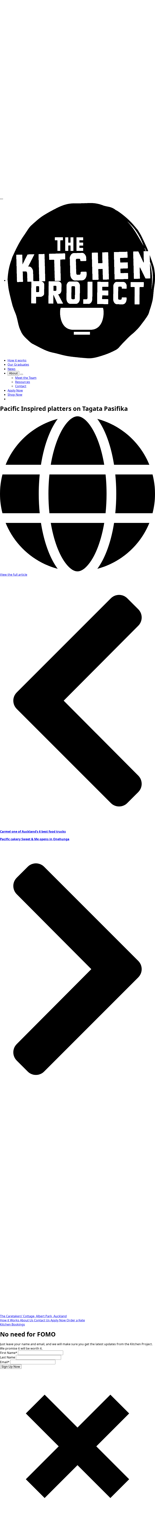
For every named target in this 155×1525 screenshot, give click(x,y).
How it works (17, 360)
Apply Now (58, 1320)
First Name (8, 1353)
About (13, 373)
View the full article (13, 574)
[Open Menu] (1, 198)
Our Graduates (18, 364)
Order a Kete (76, 1320)
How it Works (10, 1320)
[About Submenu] (21, 374)
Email (4, 1362)
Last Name (8, 1357)
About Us (27, 1320)
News (12, 369)
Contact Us (42, 1320)
